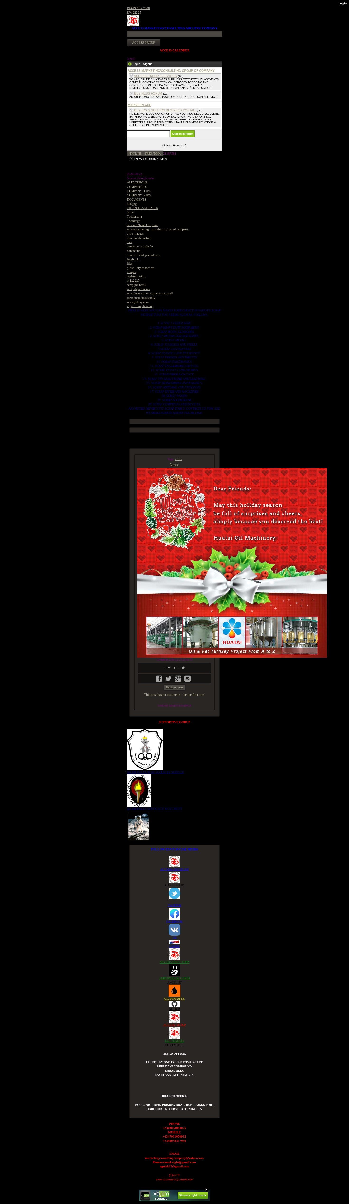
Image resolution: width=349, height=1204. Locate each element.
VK (174, 937)
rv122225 (133, 280)
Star (178, 668)
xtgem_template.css (139, 306)
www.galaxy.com (138, 302)
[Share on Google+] (178, 680)
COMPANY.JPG (137, 186)
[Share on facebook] (159, 680)
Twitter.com (134, 216)
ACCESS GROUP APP (174, 869)
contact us (133, 250)
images (131, 272)
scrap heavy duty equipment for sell (150, 293)
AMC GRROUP (137, 182)
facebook (133, 259)
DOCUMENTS (136, 199)
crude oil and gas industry (143, 255)
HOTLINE (135, 153)
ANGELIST (174, 982)
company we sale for (140, 246)
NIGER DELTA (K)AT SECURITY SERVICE (155, 772)
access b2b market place (142, 225)
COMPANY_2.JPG (139, 195)
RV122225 (134, 12)
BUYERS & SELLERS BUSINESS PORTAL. (165, 110)
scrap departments (138, 289)
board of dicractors (139, 238)
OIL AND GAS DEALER (142, 208)
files (129, 263)
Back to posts (174, 687)
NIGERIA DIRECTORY (175, 962)
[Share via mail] (187, 680)
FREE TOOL (153, 153)
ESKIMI (174, 946)
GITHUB (174, 1009)
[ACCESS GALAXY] (138, 825)
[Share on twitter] (169, 680)
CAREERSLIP (174, 885)
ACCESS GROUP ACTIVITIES (155, 76)
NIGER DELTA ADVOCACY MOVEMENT (154, 808)
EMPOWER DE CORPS (174, 978)
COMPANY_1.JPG (139, 191)
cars (129, 242)
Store (130, 212)
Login (136, 64)
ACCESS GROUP (174, 1025)
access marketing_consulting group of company (158, 229)
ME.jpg (132, 204)
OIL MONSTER (174, 998)
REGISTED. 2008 (138, 8)
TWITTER (174, 905)
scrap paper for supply (141, 297)
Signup (147, 64)
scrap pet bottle (137, 285)
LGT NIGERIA (174, 1041)
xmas (178, 459)
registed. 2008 (136, 276)
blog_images (135, 233)
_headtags (133, 221)
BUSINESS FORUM (148, 93)
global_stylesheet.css (140, 268)
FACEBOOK (174, 921)
